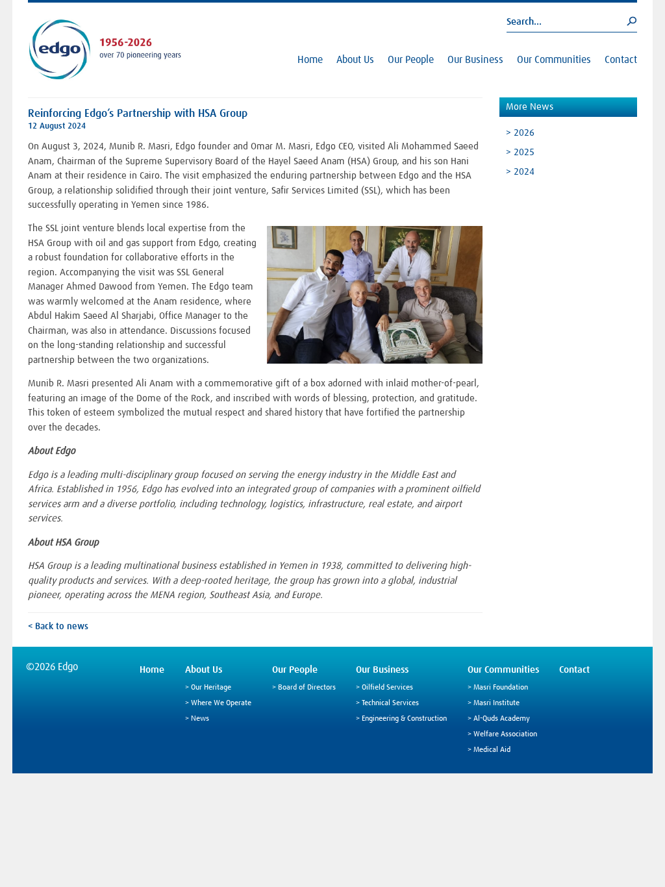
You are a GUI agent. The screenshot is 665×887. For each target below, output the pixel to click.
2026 (524, 133)
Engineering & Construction (404, 719)
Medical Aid (491, 750)
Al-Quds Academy (501, 719)
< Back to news (58, 626)
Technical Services (390, 703)
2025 (524, 152)
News (200, 719)
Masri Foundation (500, 688)
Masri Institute (496, 703)
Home (310, 60)
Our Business (475, 60)
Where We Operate (221, 703)
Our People (411, 60)
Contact (621, 60)
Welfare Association (505, 734)
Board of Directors (307, 688)
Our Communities (554, 60)
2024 (524, 172)
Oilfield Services (387, 688)
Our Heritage (211, 688)
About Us (355, 60)
